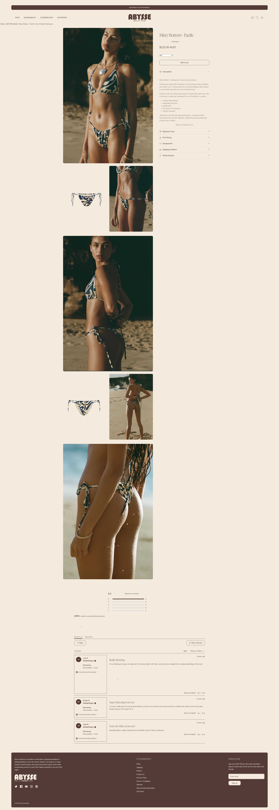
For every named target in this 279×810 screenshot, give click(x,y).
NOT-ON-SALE (11, 24)
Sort (185, 651)
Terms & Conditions (143, 781)
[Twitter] (16, 786)
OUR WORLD (62, 18)
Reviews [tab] (78, 637)
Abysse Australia (24, 803)
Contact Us (140, 774)
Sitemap (139, 784)
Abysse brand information (145, 788)
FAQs (138, 764)
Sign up (234, 783)
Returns (139, 771)
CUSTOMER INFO (46, 18)
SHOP (17, 18)
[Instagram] (31, 786)
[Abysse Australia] (139, 18)
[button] (80, 626)
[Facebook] (21, 786)
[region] (81, 626)
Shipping (139, 767)
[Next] (173, 7)
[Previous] (105, 7)
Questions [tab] (89, 637)
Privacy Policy (141, 778)
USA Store (140, 791)
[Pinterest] (36, 786)
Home (2, 24)
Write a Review (198, 643)
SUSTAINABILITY (30, 18)
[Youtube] (26, 786)
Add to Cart (184, 62)
